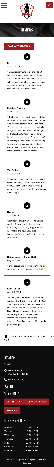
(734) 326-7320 (16, 379)
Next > (7, 339)
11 (27, 336)
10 (24, 336)
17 (47, 336)
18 (50, 336)
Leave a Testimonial (19, 46)
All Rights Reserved (35, 459)
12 (31, 336)
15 (40, 336)
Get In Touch (14, 401)
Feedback (12, 410)
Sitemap (27, 463)
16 (44, 336)
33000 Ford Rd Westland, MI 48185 (18, 372)
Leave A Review (37, 401)
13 (34, 336)
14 (37, 336)
